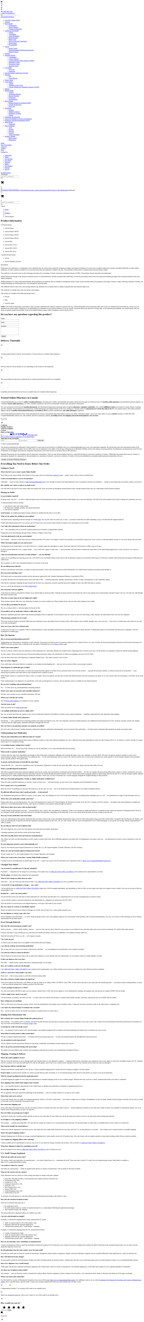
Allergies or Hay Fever (16, 85)
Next (9, 1310)
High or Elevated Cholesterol (18, 41)
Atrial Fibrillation (14, 36)
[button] (72, 1285)
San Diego (8, 160)
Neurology (8, 108)
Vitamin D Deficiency (15, 29)
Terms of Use (22, 437)
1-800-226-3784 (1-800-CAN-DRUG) (62, 872)
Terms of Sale (14, 437)
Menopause (12, 140)
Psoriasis (11, 131)
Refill (2, 143)
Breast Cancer (13, 48)
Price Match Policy (31, 586)
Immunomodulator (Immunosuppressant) (21, 50)
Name (3, 318)
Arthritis (7, 22)
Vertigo (11, 115)
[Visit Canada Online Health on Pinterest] (1, 9)
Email (2, 322)
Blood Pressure (13, 38)
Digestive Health (10, 55)
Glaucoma (12, 71)
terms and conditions (12, 701)
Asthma (11, 83)
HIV (10, 76)
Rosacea (11, 133)
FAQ (2, 150)
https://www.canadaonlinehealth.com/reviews (97, 861)
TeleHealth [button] (4, 174)
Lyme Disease (13, 78)
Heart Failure (13, 43)
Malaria (7, 89)
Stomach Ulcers (13, 66)
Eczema (11, 129)
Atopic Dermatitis (14, 134)
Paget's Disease (13, 27)
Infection (7, 75)
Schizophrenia (13, 99)
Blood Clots (12, 39)
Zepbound (12, 124)
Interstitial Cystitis (14, 62)
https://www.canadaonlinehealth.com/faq (62, 1280)
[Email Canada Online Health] (1, 2)
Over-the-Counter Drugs (12, 20)
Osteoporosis (13, 25)
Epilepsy (11, 110)
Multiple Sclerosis (14, 112)
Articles (3, 148)
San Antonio (8, 166)
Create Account (5, 13)
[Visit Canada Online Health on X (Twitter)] (13, 435)
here (39, 519)
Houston (7, 162)
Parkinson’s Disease (15, 113)
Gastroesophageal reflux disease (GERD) (21, 61)
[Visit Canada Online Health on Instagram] (1, 8)
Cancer (7, 46)
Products (7, 213)
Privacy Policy (5, 437)
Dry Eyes (11, 69)
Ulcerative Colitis (14, 64)
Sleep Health (9, 122)
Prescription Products (7, 17)
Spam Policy (30, 437)
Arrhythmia (12, 34)
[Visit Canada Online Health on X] (1, 4)
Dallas (7, 164)
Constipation (12, 57)
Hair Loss (12, 106)
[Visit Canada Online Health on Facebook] (1, 6)
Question (3, 326)
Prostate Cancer (13, 52)
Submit (4, 336)
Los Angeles (8, 159)
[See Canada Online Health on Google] (23, 435)
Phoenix (7, 168)
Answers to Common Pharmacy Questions (14, 459)
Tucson (7, 169)
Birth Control (13, 138)
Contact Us (4, 152)
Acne (10, 127)
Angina (11, 32)
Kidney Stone (9, 80)
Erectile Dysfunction (15, 105)
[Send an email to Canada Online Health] (11, 435)
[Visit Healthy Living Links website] (5, 435)
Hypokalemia (13, 45)
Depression (12, 97)
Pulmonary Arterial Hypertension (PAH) (17, 120)
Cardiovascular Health (12, 31)
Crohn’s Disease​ (14, 59)
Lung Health (9, 82)
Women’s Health (10, 136)
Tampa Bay (8, 155)
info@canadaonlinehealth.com (35, 482)
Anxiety (11, 92)
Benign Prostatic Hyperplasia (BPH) (20, 103)
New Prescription (6, 145)
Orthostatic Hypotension (12, 117)
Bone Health (9, 24)
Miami (7, 157)
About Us (4, 147)
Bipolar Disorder (14, 96)
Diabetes (7, 53)
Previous (4, 1310)
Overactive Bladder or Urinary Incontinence (18, 119)
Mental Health (9, 90)
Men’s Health (9, 101)
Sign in (12, 13)
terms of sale (20, 707)
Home (7, 209)
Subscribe (40, 440)
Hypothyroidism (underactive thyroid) (16, 73)
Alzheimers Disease (15, 94)
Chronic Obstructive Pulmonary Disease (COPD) (24, 87)
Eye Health (8, 68)
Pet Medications (6, 173)
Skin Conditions (10, 126)
